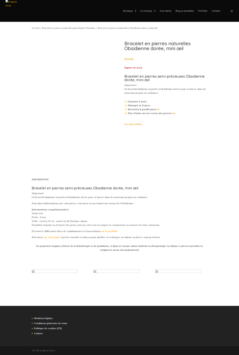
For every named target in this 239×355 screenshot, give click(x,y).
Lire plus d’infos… (134, 124)
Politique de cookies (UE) (48, 328)
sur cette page (52, 237)
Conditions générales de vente (50, 323)
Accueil (36, 28)
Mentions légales (43, 318)
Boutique (128, 11)
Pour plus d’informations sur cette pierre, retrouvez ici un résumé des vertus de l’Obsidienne (82, 203)
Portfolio (202, 11)
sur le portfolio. (109, 231)
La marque (146, 11)
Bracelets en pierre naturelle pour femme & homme (68, 28)
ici (158, 109)
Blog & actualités (185, 11)
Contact (216, 11)
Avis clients (165, 11)
